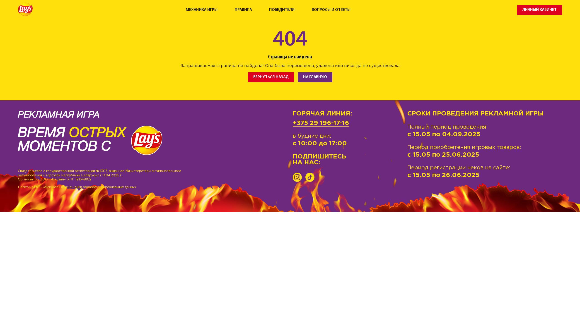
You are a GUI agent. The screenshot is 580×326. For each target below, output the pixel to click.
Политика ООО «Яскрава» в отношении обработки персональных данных (77, 187)
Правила (243, 10)
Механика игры (202, 10)
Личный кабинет (539, 10)
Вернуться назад (271, 77)
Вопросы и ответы (331, 10)
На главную (315, 77)
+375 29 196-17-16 (321, 123)
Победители (282, 10)
